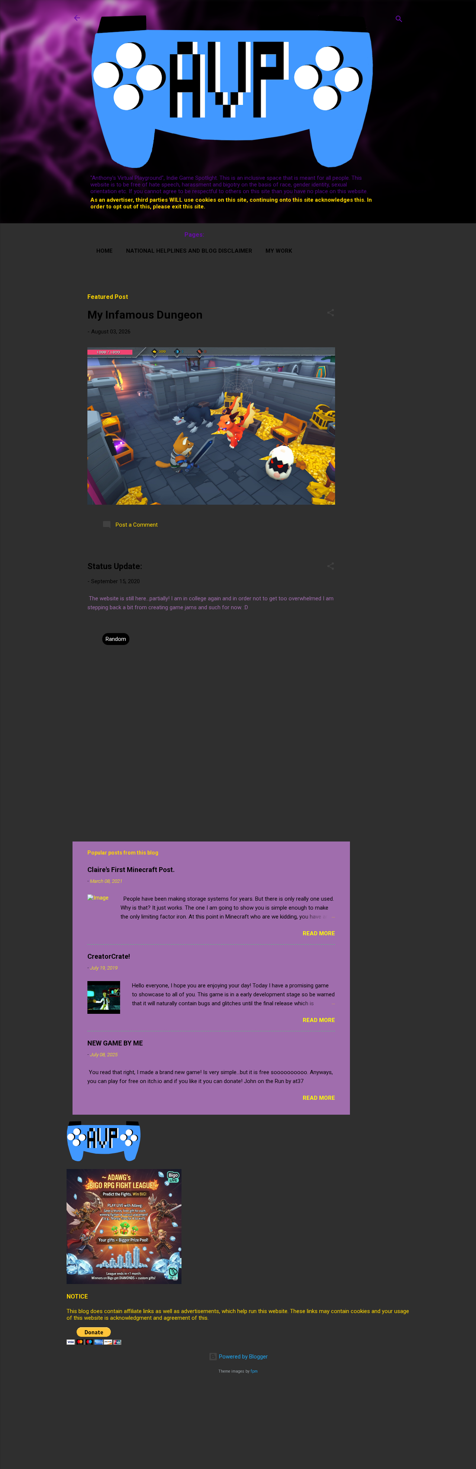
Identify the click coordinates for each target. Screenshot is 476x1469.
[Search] (399, 20)
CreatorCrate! (108, 956)
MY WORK (279, 251)
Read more (319, 933)
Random (116, 639)
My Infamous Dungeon (145, 314)
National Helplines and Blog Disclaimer (189, 251)
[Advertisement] (389, 302)
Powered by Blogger (243, 1356)
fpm (254, 1371)
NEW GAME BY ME (115, 1043)
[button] (330, 314)
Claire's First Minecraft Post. (131, 870)
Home (104, 251)
